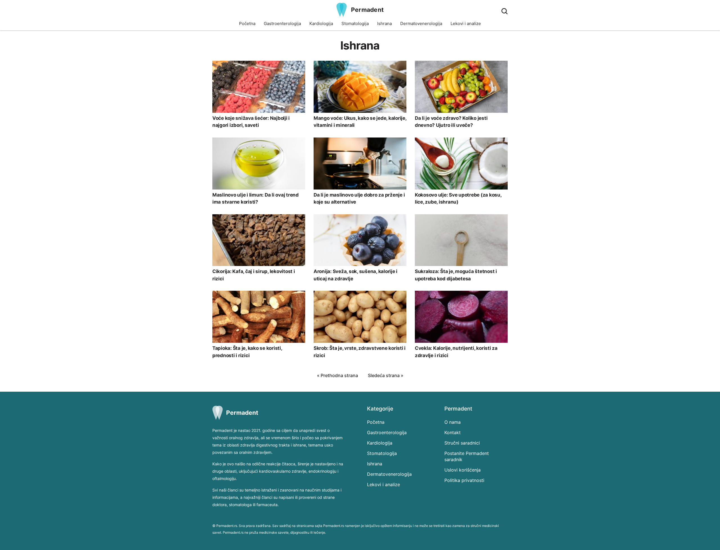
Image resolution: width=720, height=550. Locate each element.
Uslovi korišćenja (462, 470)
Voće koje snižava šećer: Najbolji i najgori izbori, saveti (251, 121)
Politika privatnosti (464, 480)
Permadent (367, 9)
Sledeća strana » (385, 375)
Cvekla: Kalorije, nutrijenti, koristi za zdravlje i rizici (456, 351)
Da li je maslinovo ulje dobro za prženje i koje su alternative (359, 198)
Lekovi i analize (466, 23)
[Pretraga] (504, 11)
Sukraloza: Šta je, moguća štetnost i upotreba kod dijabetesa (456, 275)
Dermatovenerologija (421, 23)
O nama (452, 422)
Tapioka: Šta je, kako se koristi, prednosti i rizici (247, 351)
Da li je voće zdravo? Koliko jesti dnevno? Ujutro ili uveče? (451, 121)
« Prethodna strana (337, 375)
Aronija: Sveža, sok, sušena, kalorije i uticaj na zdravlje (355, 275)
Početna (247, 23)
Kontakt (452, 432)
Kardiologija (321, 23)
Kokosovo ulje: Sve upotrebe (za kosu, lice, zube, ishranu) (458, 198)
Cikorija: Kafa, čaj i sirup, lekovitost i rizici (253, 275)
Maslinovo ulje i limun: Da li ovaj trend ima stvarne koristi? (255, 198)
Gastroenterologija (282, 23)
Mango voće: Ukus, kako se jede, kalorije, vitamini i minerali (360, 121)
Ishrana (384, 23)
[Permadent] (341, 10)
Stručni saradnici (462, 443)
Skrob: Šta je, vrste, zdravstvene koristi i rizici (360, 351)
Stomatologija (355, 23)
